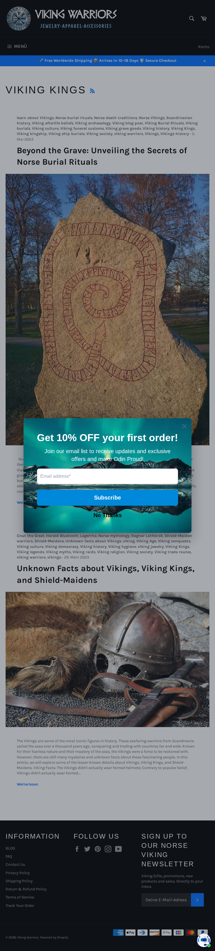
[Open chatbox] (204, 940)
